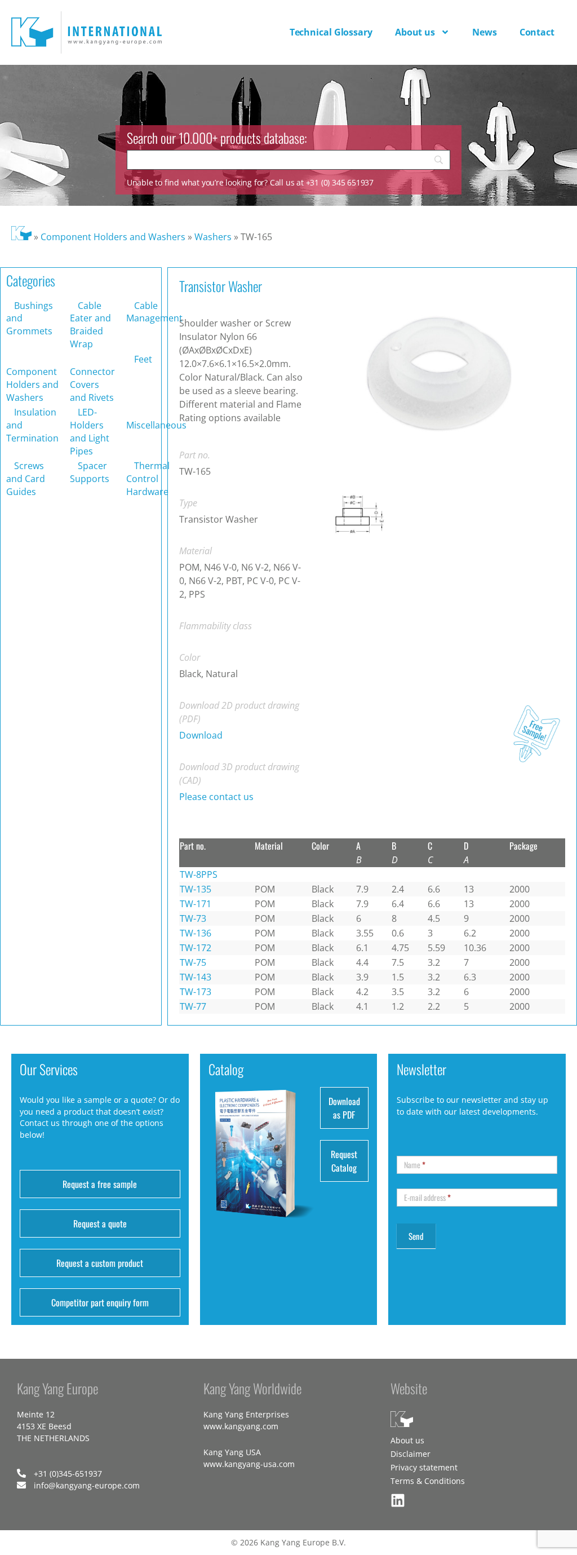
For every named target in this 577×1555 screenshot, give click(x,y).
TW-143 (195, 977)
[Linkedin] (397, 1500)
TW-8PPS (199, 874)
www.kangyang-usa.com (249, 1464)
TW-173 (195, 992)
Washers (213, 237)
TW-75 (193, 962)
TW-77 (193, 1006)
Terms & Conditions (427, 1481)
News (484, 32)
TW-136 (195, 933)
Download (201, 735)
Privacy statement (424, 1467)
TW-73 (193, 918)
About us (415, 32)
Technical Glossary (331, 32)
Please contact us (216, 796)
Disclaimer (410, 1453)
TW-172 (195, 948)
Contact (537, 32)
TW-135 (195, 889)
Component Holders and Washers (113, 237)
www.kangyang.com (240, 1426)
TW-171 (195, 904)
